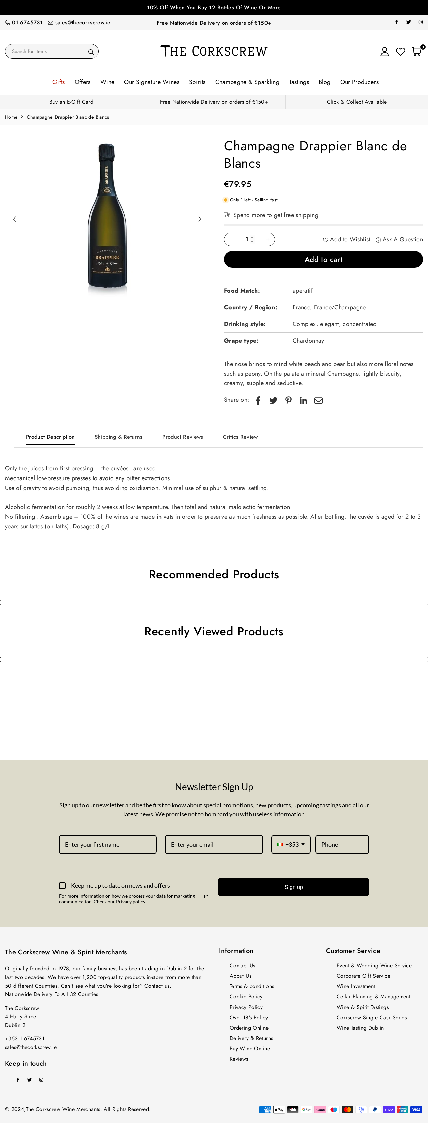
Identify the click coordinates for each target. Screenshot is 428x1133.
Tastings (299, 82)
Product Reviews (182, 437)
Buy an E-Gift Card (71, 102)
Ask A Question (402, 239)
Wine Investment (356, 986)
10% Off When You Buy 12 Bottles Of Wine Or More (214, 7)
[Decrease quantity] (231, 239)
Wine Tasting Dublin (360, 1028)
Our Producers (359, 82)
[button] (200, 219)
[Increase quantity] (268, 239)
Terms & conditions (252, 986)
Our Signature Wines (151, 82)
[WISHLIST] (401, 51)
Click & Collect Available (357, 102)
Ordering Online (249, 1028)
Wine (107, 82)
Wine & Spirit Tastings (363, 1007)
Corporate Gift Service (363, 976)
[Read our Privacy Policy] (206, 896)
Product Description (50, 437)
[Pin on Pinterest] (288, 400)
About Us (240, 976)
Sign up (294, 887)
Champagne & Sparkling (247, 82)
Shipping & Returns (118, 437)
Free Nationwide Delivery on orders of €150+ (214, 23)
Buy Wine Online (250, 1048)
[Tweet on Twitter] (273, 400)
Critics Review (240, 437)
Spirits (197, 82)
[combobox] (291, 844)
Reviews (239, 1059)
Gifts (58, 82)
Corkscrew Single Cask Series (372, 1017)
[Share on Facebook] (258, 400)
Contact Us (242, 965)
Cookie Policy (246, 996)
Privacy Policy (246, 1007)
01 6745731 (27, 22)
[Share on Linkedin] (303, 400)
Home (11, 117)
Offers (83, 82)
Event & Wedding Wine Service (374, 965)
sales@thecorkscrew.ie (83, 22)
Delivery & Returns (251, 1038)
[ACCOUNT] (385, 51)
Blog (324, 82)
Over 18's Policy (249, 1017)
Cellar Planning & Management (373, 996)
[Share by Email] (318, 400)
